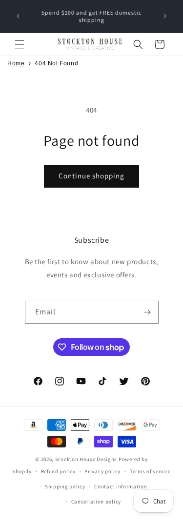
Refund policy (58, 471)
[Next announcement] (165, 16)
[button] (19, 44)
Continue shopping (91, 175)
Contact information (120, 486)
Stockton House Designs (86, 459)
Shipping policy (65, 486)
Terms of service (150, 471)
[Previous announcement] (18, 16)
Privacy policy (102, 471)
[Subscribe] (147, 312)
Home (15, 63)
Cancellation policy (96, 501)
